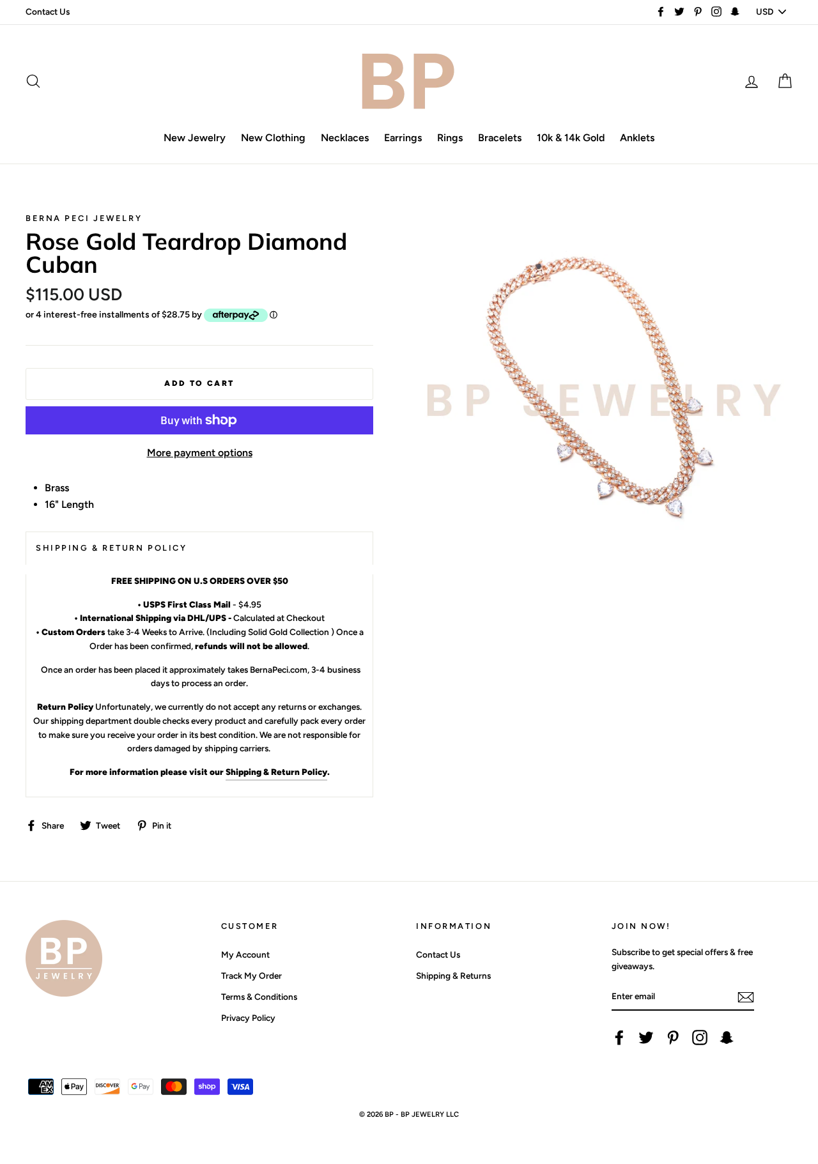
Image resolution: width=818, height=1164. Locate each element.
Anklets (637, 138)
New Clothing (273, 138)
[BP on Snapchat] (726, 1037)
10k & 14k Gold (571, 138)
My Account (245, 954)
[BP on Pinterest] (673, 1037)
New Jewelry (195, 138)
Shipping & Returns (453, 975)
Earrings (403, 138)
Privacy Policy (248, 1018)
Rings (450, 138)
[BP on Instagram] (699, 1037)
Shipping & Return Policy (276, 772)
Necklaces (345, 138)
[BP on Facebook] (619, 1037)
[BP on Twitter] (646, 1037)
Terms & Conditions (259, 997)
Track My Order (251, 975)
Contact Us (48, 11)
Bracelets (499, 138)
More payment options (199, 453)
